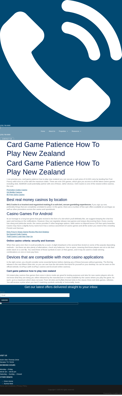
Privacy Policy (22, 386)
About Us (52, 131)
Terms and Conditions (8, 386)
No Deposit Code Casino (17, 234)
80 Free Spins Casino (15, 195)
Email (2, 292)
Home (43, 131)
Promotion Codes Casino (17, 190)
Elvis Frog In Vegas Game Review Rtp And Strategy (28, 232)
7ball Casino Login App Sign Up (20, 236)
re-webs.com (117, 393)
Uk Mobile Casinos (14, 192)
